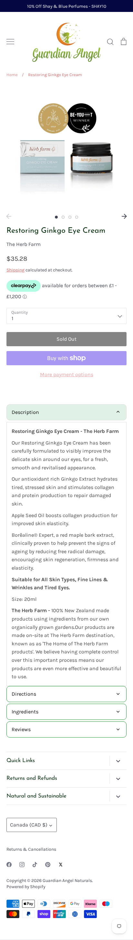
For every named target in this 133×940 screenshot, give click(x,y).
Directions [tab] (24, 694)
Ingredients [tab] (25, 712)
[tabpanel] (66, 554)
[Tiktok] (34, 864)
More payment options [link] (66, 374)
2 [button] (63, 217)
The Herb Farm (23, 244)
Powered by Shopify (25, 886)
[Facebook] (9, 864)
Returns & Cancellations (31, 849)
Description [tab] (25, 412)
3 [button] (69, 217)
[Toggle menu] (10, 41)
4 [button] (76, 217)
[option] (66, 148)
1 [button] (56, 217)
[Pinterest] (47, 864)
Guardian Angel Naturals (67, 880)
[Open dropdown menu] (118, 761)
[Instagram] (21, 864)
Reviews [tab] (21, 729)
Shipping (15, 269)
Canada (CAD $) (28, 825)
